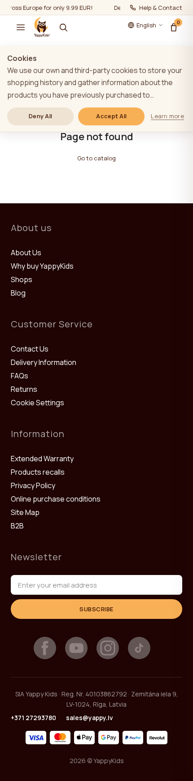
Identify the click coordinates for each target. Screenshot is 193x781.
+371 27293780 (33, 717)
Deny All (40, 116)
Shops (21, 279)
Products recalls (38, 472)
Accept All (111, 116)
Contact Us (29, 349)
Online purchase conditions (56, 499)
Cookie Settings (37, 403)
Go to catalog (96, 158)
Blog (18, 293)
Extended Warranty (42, 458)
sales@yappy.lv (89, 717)
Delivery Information (43, 362)
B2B (17, 526)
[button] (21, 27)
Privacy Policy (33, 485)
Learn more (167, 116)
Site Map (25, 512)
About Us (26, 252)
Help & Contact (160, 8)
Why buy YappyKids (42, 266)
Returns (24, 389)
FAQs (19, 376)
